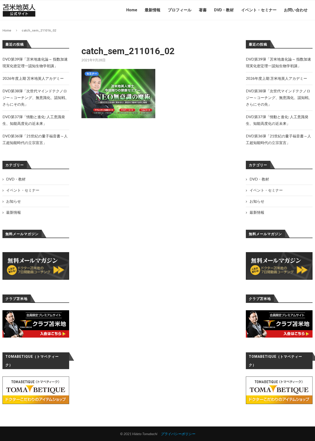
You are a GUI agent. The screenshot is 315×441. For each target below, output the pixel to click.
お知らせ (257, 201)
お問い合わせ (296, 10)
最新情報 (152, 10)
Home (131, 10)
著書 (203, 10)
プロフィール (179, 10)
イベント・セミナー (259, 10)
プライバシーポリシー (178, 434)
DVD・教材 (224, 10)
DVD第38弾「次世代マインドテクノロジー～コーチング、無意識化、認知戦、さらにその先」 (279, 97)
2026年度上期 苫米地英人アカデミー (276, 78)
